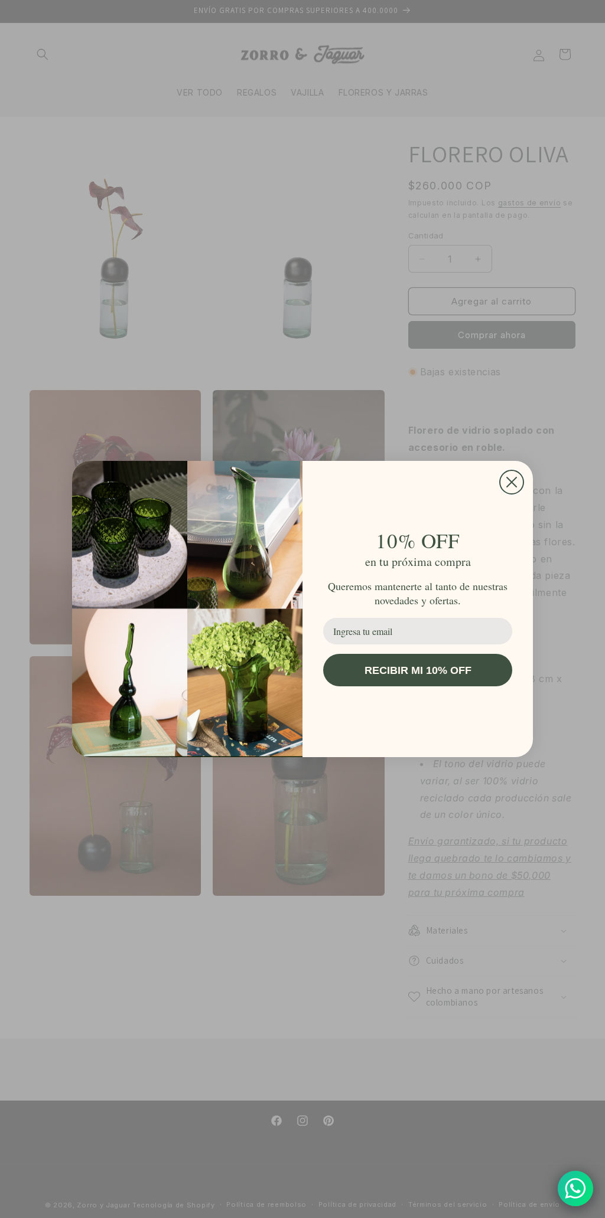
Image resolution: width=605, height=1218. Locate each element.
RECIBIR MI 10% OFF (418, 670)
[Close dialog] (511, 482)
